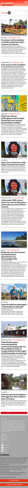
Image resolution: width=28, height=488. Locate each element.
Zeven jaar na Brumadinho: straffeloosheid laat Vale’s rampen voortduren (12, 42)
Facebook (6, 447)
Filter (4, 13)
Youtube (6, 451)
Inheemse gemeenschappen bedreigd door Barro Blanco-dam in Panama (13, 396)
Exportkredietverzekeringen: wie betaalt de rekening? (14, 305)
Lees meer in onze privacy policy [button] (8, 477)
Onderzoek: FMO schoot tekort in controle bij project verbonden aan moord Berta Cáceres (13, 203)
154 (22, 413)
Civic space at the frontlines (13, 65)
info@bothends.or (5, 439)
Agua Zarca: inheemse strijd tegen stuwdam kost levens (13, 163)
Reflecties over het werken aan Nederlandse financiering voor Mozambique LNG (13, 255)
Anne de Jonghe (8, 260)
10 (18, 413)
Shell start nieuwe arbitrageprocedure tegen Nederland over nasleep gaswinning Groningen (12, 119)
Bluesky (6, 449)
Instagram (6, 444)
